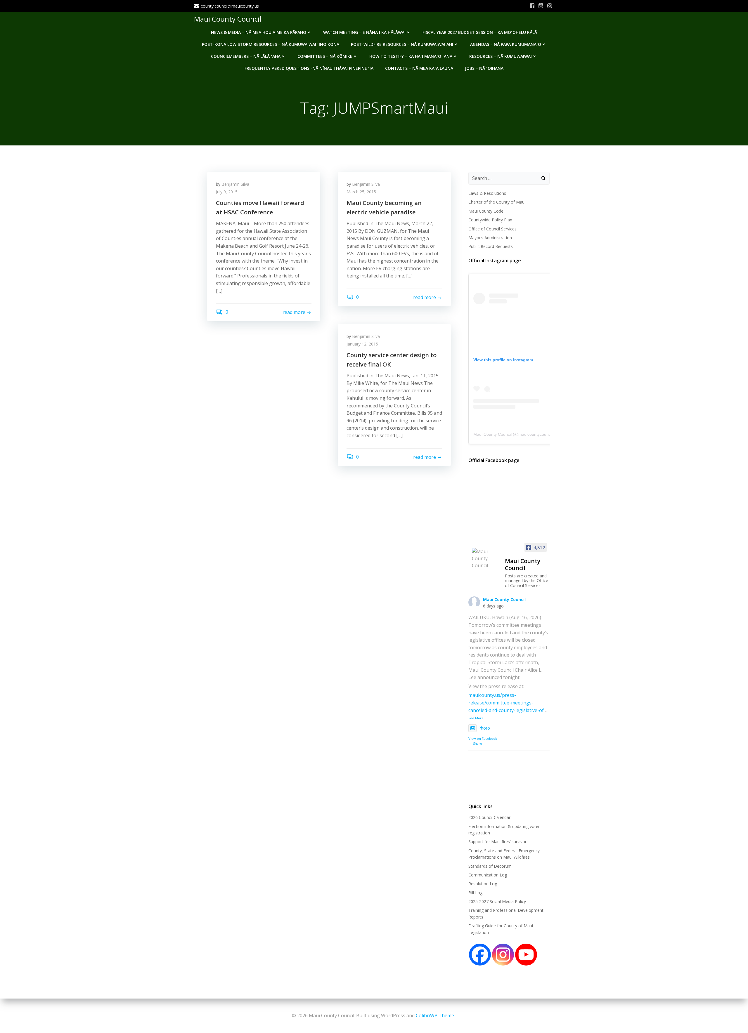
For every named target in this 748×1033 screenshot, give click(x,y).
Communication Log (487, 875)
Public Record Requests (490, 246)
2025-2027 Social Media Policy (497, 901)
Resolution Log (482, 883)
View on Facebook (482, 738)
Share (477, 743)
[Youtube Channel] (526, 955)
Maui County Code (485, 211)
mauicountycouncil (535, 434)
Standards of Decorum (490, 866)
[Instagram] (503, 955)
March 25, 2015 (361, 192)
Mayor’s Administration (490, 237)
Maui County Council (227, 19)
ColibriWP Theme (435, 1015)
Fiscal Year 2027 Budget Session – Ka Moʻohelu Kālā (480, 32)
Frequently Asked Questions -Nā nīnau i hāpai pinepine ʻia (309, 68)
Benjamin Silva (235, 184)
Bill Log (475, 892)
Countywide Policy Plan (490, 220)
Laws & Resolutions (487, 193)
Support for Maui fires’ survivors (498, 841)
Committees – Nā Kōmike (324, 56)
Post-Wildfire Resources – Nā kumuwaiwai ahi (402, 44)
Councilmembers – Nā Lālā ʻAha (245, 56)
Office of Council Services (492, 229)
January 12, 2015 (362, 344)
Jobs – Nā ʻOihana (484, 68)
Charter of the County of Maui (496, 202)
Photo (484, 728)
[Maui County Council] (486, 558)
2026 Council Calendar (489, 817)
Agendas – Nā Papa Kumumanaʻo (505, 44)
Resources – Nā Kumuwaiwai (500, 56)
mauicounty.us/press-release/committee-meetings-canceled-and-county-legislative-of (506, 702)
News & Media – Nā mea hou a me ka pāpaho (258, 32)
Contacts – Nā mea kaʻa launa (419, 68)
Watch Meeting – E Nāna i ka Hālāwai (364, 32)
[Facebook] (480, 955)
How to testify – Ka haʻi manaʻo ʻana (410, 56)
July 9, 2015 (227, 192)
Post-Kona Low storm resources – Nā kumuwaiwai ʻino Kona (270, 44)
